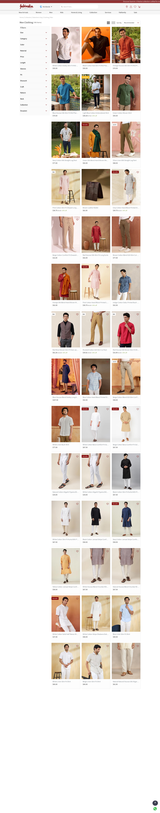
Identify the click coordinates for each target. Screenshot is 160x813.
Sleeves (23, 69)
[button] (108, 23)
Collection (28, 17)
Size (21, 32)
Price (22, 57)
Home (22, 17)
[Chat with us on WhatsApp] (155, 808)
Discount (23, 81)
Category (23, 38)
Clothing (46, 17)
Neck (22, 99)
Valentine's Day (37, 17)
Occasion (23, 111)
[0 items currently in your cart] (138, 6)
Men (51, 17)
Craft (22, 87)
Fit (21, 75)
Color (22, 44)
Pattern (23, 93)
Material (23, 51)
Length (22, 63)
